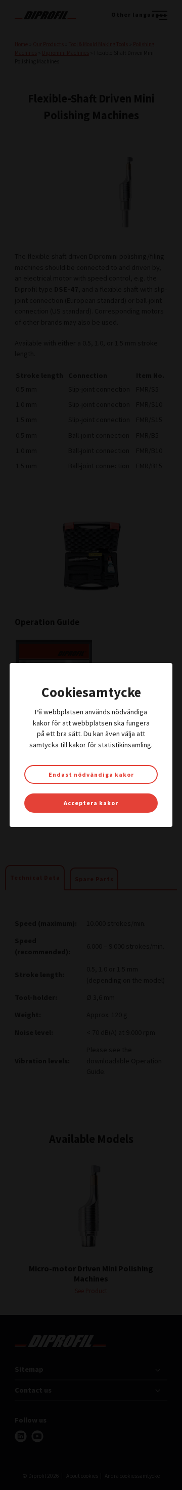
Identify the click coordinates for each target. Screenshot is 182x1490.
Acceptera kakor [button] (91, 803)
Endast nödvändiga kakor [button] (91, 774)
